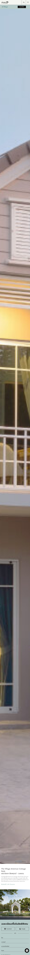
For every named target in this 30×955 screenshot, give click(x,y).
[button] (2, 862)
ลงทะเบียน (22, 7)
